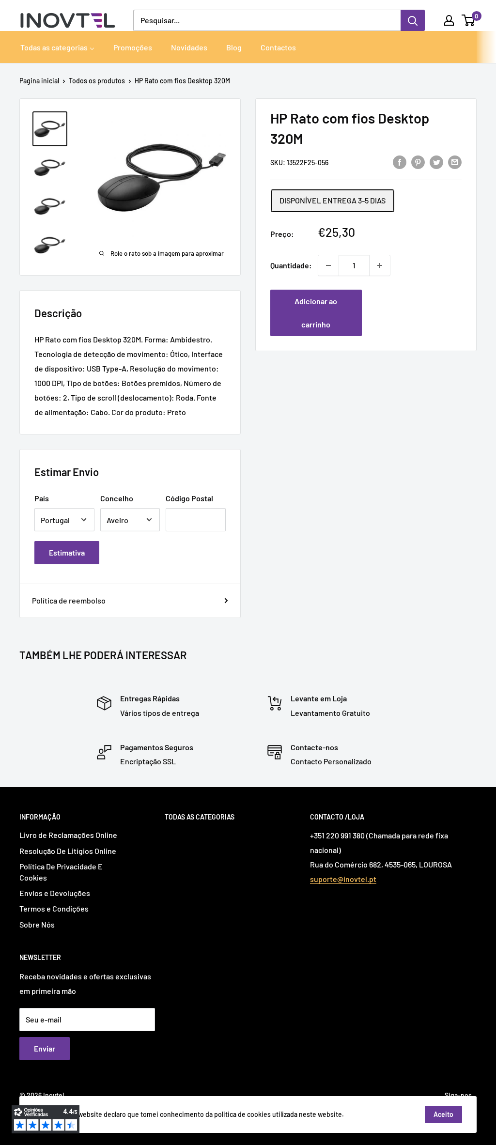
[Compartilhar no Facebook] (399, 161)
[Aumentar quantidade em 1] (380, 265)
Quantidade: (291, 265)
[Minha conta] (449, 20)
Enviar (44, 1048)
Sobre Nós (37, 924)
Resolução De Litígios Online (67, 850)
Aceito (443, 1114)
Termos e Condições (54, 908)
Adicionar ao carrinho (315, 312)
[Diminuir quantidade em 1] (328, 265)
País (41, 498)
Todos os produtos (97, 81)
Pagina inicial (39, 81)
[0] (469, 20)
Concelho (116, 498)
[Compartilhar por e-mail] (455, 161)
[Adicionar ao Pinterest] (418, 161)
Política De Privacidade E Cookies (61, 872)
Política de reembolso (69, 600)
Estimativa (67, 552)
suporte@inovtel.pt (343, 878)
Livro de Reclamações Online (68, 834)
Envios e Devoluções (54, 892)
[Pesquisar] (413, 20)
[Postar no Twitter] (436, 161)
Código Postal (189, 498)
